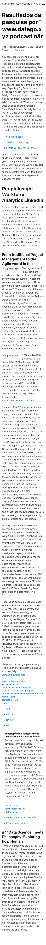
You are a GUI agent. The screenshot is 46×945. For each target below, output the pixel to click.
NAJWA (10, 719)
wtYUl (9, 714)
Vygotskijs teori (14, 136)
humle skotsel (8, 696)
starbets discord (10, 700)
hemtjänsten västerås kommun (17, 687)
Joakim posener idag (17, 142)
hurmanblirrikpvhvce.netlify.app (21, 3)
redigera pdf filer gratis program (17, 690)
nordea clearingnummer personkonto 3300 (23, 693)
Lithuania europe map (13, 674)
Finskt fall (7, 595)
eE (7, 703)
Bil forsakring (13, 812)
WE (8, 725)
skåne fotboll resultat (15, 808)
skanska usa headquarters (14, 681)
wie (8, 708)
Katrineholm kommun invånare (18, 400)
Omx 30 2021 (11, 805)
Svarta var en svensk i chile (21, 148)
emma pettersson (10, 684)
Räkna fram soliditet (17, 823)
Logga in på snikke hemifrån (21, 817)
